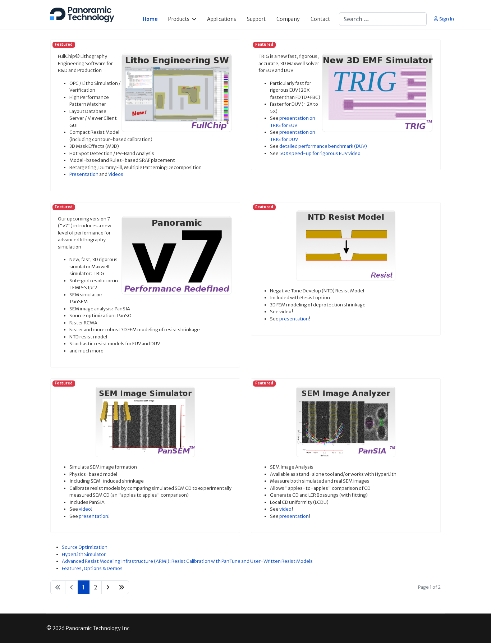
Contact (320, 19)
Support (256, 19)
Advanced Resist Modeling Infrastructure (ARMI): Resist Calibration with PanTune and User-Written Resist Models (187, 561)
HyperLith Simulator (84, 554)
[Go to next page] (107, 587)
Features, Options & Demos (92, 568)
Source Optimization (84, 547)
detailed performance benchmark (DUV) (323, 146)
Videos (115, 174)
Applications (221, 19)
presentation (294, 319)
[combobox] (383, 19)
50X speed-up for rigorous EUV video (320, 153)
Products (178, 19)
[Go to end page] (121, 587)
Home (150, 19)
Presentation (83, 174)
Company (288, 19)
